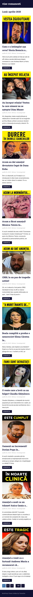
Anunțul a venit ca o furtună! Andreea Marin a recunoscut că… (15, 561)
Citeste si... (7, 68)
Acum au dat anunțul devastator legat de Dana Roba (15, 165)
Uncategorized (21, 53)
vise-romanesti (11, 3)
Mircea (14, 53)
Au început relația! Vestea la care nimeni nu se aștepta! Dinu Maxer (16, 106)
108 (18, 586)
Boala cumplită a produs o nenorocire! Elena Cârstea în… (16, 337)
